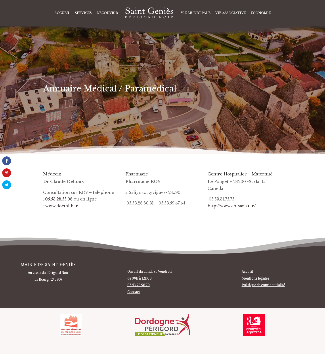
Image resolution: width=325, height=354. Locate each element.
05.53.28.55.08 (59, 199)
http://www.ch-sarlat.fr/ (232, 206)
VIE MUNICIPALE (195, 13)
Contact (133, 292)
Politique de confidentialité (263, 285)
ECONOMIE (261, 13)
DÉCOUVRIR (107, 13)
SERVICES (83, 13)
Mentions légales (255, 278)
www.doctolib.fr (61, 206)
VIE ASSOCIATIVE (230, 13)
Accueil (62, 13)
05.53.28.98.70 (138, 285)
